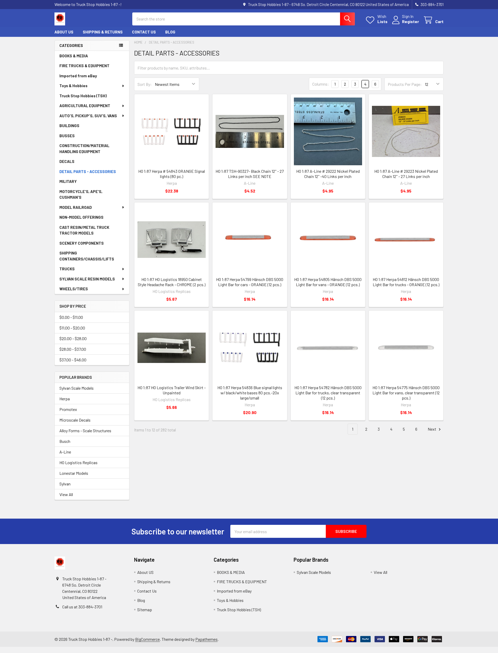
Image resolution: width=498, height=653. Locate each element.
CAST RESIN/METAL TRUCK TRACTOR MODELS (84, 230)
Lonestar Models (73, 473)
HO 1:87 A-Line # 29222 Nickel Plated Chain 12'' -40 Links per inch (328, 174)
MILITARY (68, 181)
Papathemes (206, 639)
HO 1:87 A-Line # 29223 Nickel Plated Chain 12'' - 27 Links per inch (406, 174)
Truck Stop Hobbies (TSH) (83, 95)
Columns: (320, 83)
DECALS (66, 161)
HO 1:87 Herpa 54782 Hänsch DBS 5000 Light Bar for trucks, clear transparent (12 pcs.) (328, 392)
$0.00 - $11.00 (71, 317)
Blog (170, 32)
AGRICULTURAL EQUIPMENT (84, 105)
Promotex (68, 409)
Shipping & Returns (103, 32)
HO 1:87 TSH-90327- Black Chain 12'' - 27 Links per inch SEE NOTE (250, 174)
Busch (64, 441)
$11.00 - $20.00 (72, 327)
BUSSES (67, 135)
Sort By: (144, 84)
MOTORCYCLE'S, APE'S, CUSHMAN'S (80, 194)
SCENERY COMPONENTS (81, 243)
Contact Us (144, 32)
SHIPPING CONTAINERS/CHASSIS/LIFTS (86, 256)
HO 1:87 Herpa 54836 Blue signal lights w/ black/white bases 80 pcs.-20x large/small (249, 392)
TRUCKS (67, 268)
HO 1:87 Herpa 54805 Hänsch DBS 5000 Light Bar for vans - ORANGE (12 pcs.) (328, 282)
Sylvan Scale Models (76, 388)
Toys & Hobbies (73, 85)
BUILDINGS (69, 125)
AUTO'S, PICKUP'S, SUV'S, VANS (88, 115)
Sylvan (65, 483)
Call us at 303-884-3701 (82, 606)
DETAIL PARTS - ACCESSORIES (87, 171)
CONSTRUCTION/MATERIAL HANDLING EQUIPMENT (84, 148)
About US (63, 32)
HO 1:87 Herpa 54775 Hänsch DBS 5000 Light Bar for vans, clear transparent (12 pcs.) (406, 392)
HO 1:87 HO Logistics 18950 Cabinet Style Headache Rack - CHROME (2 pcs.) (171, 282)
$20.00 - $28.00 (73, 338)
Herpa (64, 398)
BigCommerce (147, 639)
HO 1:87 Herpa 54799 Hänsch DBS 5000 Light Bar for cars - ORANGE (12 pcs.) (249, 282)
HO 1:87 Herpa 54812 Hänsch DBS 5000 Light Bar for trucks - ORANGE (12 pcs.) (406, 282)
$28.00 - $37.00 (72, 349)
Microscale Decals (75, 419)
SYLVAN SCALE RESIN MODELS (87, 279)
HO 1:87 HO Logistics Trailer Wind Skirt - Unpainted (171, 390)
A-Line (65, 451)
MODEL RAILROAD (75, 207)
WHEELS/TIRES (73, 288)
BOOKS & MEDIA (73, 55)
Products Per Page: (405, 84)
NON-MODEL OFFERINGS (81, 217)
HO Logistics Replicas (78, 462)
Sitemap (144, 609)
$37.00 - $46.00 (72, 359)
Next (432, 429)
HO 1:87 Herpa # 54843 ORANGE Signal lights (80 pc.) (171, 174)
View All (66, 494)
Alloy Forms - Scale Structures (85, 430)
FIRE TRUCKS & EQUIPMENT (84, 65)
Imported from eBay (78, 75)
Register (410, 21)
